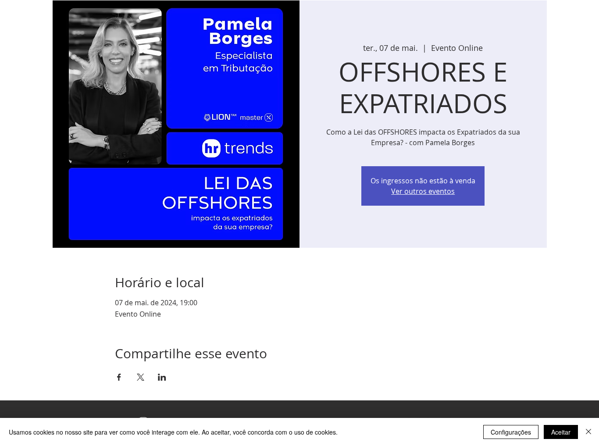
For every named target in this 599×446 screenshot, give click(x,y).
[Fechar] (588, 432)
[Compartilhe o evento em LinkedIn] (162, 377)
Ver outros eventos (423, 191)
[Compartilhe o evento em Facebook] (119, 377)
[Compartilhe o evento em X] (140, 377)
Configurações (511, 432)
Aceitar (560, 432)
